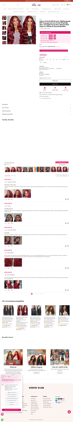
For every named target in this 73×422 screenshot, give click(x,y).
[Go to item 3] (19, 169)
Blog (32, 413)
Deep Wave (51, 68)
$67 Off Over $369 (44, 38)
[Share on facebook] (65, 199)
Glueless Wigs (46, 401)
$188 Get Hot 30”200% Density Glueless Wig (49, 42)
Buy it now (55, 84)
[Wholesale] (13, 357)
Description (5, 104)
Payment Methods (34, 405)
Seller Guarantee (6, 111)
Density (41, 72)
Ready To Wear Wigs (47, 400)
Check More (36, 372)
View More (60, 372)
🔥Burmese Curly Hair (32, 11)
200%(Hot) (47, 74)
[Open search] (57, 175)
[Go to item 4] (25, 169)
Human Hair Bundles (47, 403)
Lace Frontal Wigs (46, 405)
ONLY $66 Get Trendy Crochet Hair (47, 40)
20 (53, 59)
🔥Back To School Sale (53, 11)
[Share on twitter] (68, 199)
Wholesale (33, 412)
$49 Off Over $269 (44, 36)
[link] (36, 5)
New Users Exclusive (35, 408)
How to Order (33, 410)
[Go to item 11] (65, 169)
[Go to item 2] (13, 169)
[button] (42, 28)
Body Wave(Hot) (43, 68)
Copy (55, 35)
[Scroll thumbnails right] (67, 169)
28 (68, 59)
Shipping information (7, 114)
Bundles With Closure (47, 407)
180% (41, 74)
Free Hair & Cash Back (23, 410)
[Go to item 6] (36, 169)
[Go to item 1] (7, 169)
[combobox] (10, 5)
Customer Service (34, 403)
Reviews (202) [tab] (7, 175)
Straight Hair (59, 68)
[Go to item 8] (48, 169)
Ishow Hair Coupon (34, 407)
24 (59, 59)
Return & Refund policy (23, 405)
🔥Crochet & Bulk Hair (18, 11)
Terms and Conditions (23, 403)
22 (56, 59)
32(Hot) (45, 62)
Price (40, 44)
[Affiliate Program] (36, 357)
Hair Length (42, 57)
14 (44, 59)
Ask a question (62, 164)
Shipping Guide (34, 401)
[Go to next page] (43, 294)
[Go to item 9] (53, 169)
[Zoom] (21, 30)
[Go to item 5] (30, 169)
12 (40, 59)
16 (47, 59)
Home (40, 19)
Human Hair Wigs (46, 398)
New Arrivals (42, 11)
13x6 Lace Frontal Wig (16, 301)
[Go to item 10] (59, 169)
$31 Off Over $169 (44, 35)
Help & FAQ (33, 400)
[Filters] (60, 175)
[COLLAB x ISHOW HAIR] (59, 357)
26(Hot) (64, 59)
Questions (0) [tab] (13, 175)
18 (50, 59)
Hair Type (41, 66)
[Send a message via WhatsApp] (2, 419)
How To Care (5, 107)
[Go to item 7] (42, 169)
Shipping (41, 77)
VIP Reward (33, 398)
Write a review (62, 162)
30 (40, 62)
